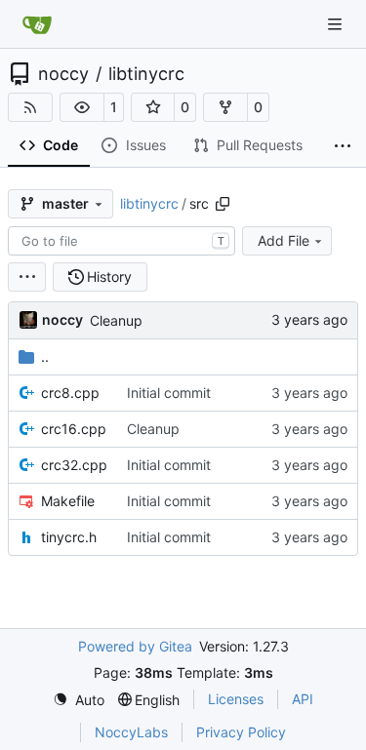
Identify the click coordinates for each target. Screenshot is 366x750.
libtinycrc (146, 74)
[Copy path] (222, 204)
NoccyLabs (131, 732)
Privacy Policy (241, 732)
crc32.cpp (74, 464)
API (302, 699)
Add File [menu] (283, 240)
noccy (63, 74)
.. (45, 356)
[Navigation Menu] (336, 24)
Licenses (236, 699)
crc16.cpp (73, 428)
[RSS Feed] (30, 107)
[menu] (27, 277)
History (109, 276)
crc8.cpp (70, 392)
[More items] (342, 146)
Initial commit (169, 392)
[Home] (37, 24)
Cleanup (116, 320)
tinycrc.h (69, 537)
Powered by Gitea (135, 646)
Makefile (68, 501)
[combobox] (121, 241)
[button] (82, 107)
